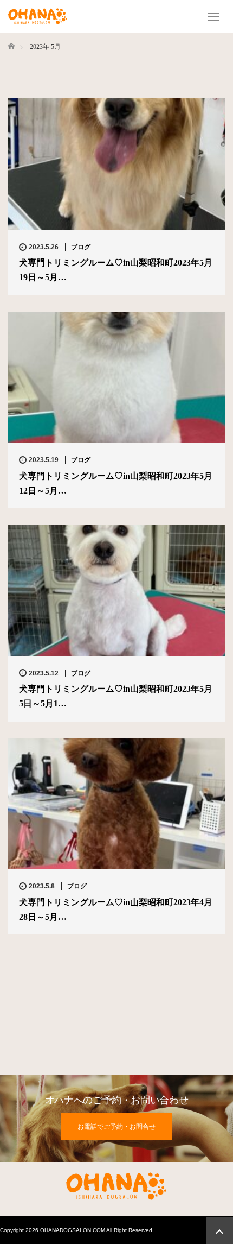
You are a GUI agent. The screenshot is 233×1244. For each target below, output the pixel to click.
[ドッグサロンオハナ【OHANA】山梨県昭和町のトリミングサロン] (37, 15)
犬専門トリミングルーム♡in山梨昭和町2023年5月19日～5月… (115, 270)
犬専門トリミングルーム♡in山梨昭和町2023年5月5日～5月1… (115, 696)
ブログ (80, 247)
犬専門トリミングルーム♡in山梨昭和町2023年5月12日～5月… (115, 483)
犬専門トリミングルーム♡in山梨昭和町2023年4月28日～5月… (115, 909)
